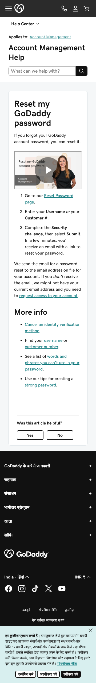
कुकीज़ (69, 610)
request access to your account (48, 295)
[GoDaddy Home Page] (26, 554)
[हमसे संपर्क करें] (64, 8)
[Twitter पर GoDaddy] (48, 591)
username (53, 340)
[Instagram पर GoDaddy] (22, 591)
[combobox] (42, 71)
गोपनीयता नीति (48, 610)
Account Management (50, 37)
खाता (8, 521)
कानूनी (26, 610)
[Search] (81, 71)
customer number (41, 346)
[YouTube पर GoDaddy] (62, 591)
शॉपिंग (8, 535)
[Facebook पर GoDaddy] (8, 591)
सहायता (10, 479)
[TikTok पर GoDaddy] (35, 591)
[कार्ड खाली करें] (86, 8)
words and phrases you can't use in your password (52, 362)
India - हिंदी (14, 577)
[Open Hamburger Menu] (6, 8)
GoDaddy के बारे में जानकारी (27, 466)
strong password (40, 385)
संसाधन (10, 493)
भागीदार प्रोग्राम (16, 507)
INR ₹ (80, 577)
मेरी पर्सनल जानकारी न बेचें (48, 620)
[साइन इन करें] (75, 8)
